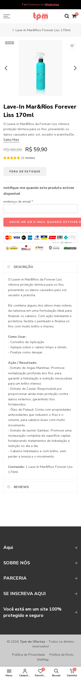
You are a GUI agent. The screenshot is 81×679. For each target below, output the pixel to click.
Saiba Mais (11, 139)
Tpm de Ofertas (32, 641)
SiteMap (43, 659)
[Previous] (6, 68)
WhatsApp (52, 4)
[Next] (75, 68)
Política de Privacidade (28, 654)
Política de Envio (62, 654)
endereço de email (18, 201)
